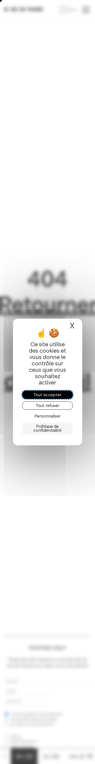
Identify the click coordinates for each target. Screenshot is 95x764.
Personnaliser (47, 416)
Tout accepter (47, 394)
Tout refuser (47, 405)
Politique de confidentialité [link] (47, 428)
